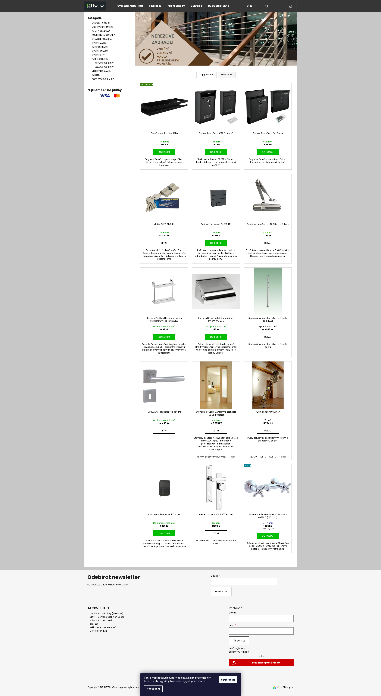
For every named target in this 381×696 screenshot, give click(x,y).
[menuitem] (130, 6)
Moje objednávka (98, 630)
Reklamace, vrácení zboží (103, 627)
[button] (147, 39)
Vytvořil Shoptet (285, 687)
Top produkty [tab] (206, 74)
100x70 (272, 456)
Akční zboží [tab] (226, 74)
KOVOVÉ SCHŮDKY (104, 67)
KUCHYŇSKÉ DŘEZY (101, 30)
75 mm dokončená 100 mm (211, 456)
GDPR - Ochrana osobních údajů (107, 616)
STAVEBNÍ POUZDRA (102, 38)
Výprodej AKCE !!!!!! (101, 22)
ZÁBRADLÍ (96, 75)
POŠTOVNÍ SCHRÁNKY (103, 79)
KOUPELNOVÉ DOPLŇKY (103, 34)
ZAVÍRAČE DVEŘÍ (100, 47)
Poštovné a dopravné (101, 620)
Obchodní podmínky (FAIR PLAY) (106, 613)
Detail (164, 242)
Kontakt (94, 623)
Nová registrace (237, 648)
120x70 (253, 456)
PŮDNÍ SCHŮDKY (100, 59)
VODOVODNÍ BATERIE (102, 26)
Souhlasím (228, 679)
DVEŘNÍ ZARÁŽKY (100, 50)
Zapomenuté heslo (239, 651)
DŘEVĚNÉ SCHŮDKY (104, 63)
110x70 (263, 456)
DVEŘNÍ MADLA (99, 42)
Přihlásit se (221, 591)
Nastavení (153, 688)
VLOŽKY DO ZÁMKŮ (101, 71)
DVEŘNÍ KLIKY (98, 54)
